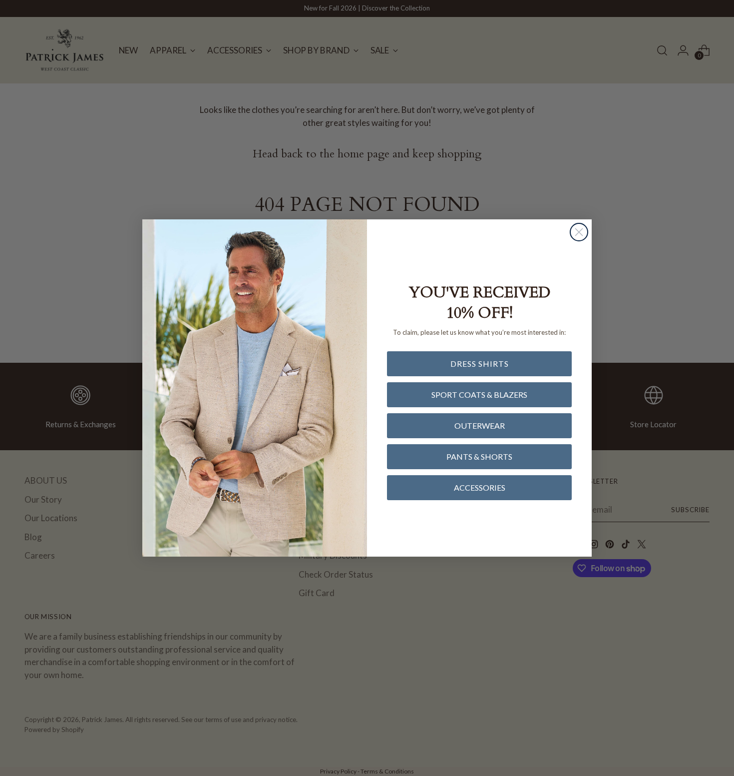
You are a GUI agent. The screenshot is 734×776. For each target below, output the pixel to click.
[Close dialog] (579, 232)
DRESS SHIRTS (479, 363)
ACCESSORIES (479, 487)
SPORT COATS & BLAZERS (479, 394)
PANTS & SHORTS (479, 456)
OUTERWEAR (479, 425)
